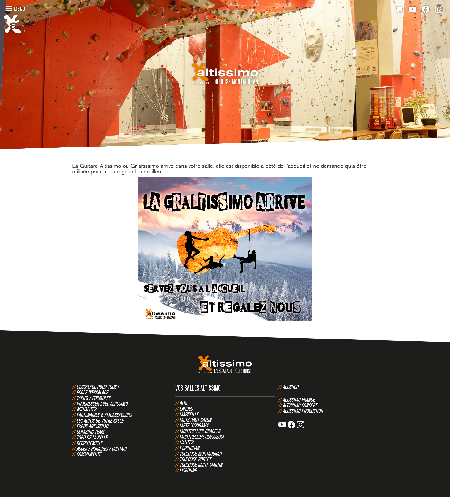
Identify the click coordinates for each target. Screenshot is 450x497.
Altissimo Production (303, 410)
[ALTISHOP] (399, 10)
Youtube (412, 10)
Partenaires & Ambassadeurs (104, 414)
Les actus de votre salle (100, 420)
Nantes (186, 442)
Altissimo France (299, 399)
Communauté (89, 454)
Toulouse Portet (195, 459)
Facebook (425, 10)
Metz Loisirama (194, 425)
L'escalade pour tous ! (98, 386)
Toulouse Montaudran (201, 453)
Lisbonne (188, 470)
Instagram (438, 10)
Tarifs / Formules (94, 397)
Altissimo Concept (300, 405)
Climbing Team (90, 431)
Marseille (189, 414)
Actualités (86, 409)
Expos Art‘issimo (92, 426)
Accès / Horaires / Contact (102, 448)
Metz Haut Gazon (196, 419)
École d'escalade (92, 392)
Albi (183, 402)
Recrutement (89, 442)
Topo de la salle (92, 437)
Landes (186, 408)
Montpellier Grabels (200, 430)
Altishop (291, 386)
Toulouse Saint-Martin (201, 464)
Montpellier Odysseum (202, 436)
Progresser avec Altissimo (102, 403)
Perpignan (190, 447)
